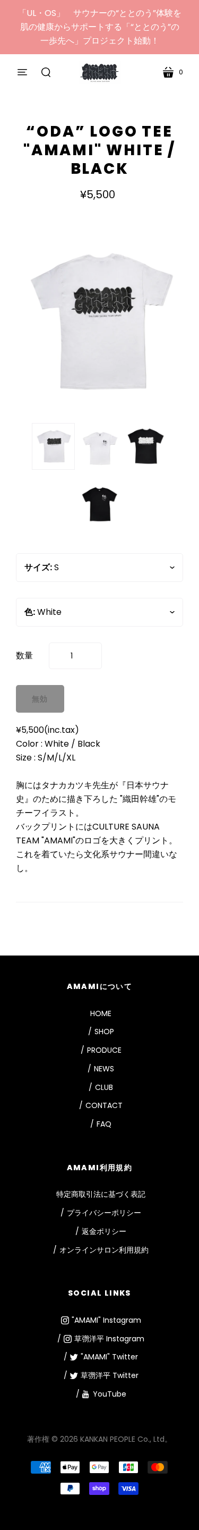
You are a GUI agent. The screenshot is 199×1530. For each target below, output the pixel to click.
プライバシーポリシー (104, 1212)
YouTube (109, 1394)
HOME (100, 1013)
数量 (24, 655)
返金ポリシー (104, 1231)
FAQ (104, 1124)
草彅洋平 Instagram (109, 1338)
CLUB (104, 1087)
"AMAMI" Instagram (106, 1320)
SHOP (104, 1031)
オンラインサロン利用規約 (104, 1250)
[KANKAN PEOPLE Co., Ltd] (100, 72)
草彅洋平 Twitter (110, 1375)
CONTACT (104, 1105)
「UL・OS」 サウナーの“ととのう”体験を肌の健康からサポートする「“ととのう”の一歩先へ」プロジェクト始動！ (99, 27)
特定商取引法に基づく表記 (100, 1194)
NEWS (104, 1068)
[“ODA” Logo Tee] (53, 447)
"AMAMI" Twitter (109, 1356)
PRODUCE (104, 1050)
